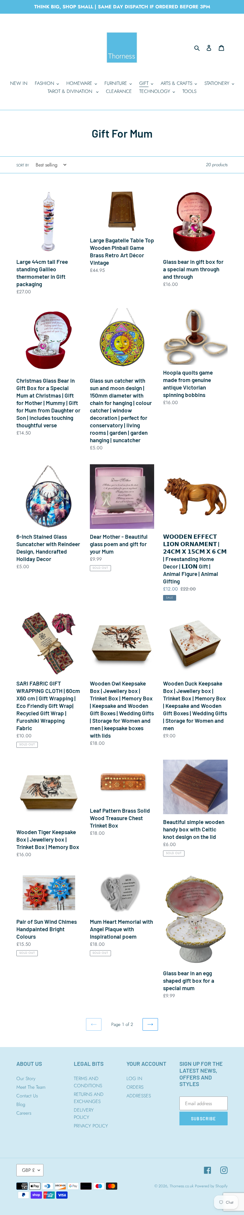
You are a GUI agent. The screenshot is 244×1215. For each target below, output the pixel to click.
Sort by (22, 165)
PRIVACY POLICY (91, 1125)
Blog (20, 1104)
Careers (23, 1113)
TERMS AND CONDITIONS (88, 1082)
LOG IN (134, 1078)
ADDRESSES (138, 1095)
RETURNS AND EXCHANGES (89, 1098)
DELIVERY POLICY (84, 1114)
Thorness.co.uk (181, 1186)
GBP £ (28, 1170)
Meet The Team (31, 1087)
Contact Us (27, 1095)
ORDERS (134, 1087)
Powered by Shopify (211, 1186)
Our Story (25, 1078)
